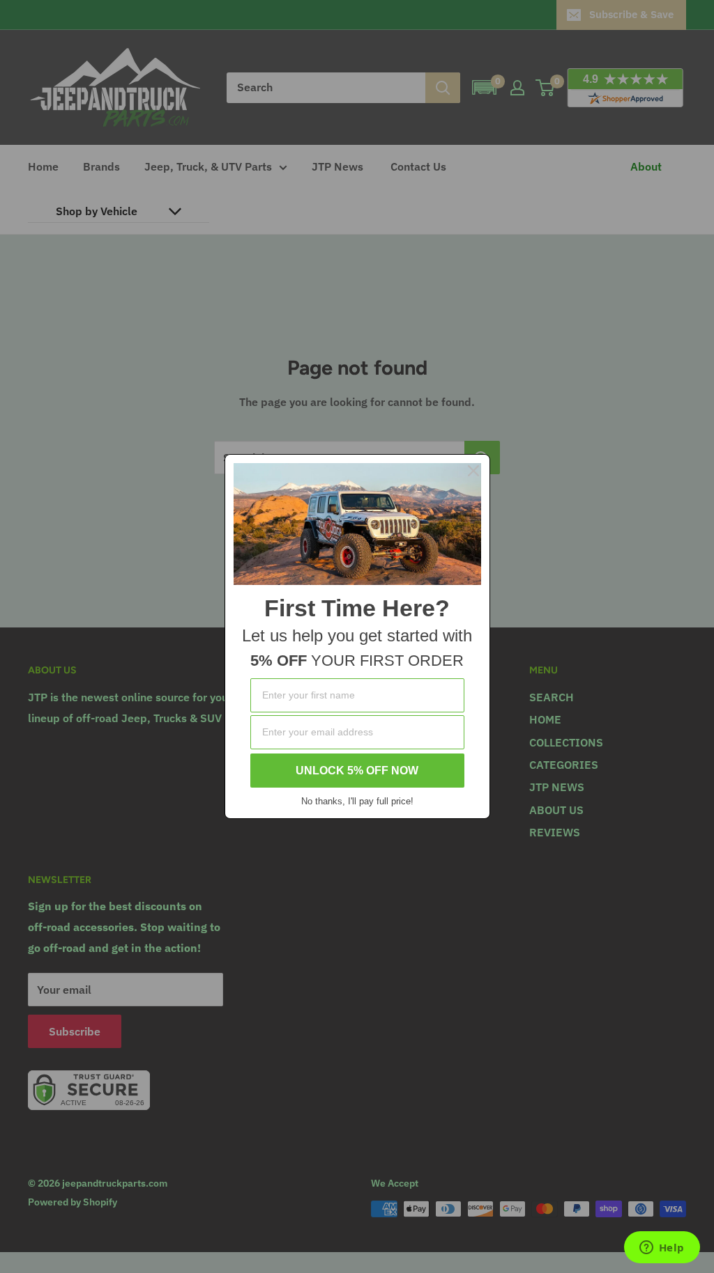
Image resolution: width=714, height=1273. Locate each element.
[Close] (473, 470)
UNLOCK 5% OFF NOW (357, 770)
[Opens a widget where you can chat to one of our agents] (661, 1248)
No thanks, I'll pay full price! (357, 801)
